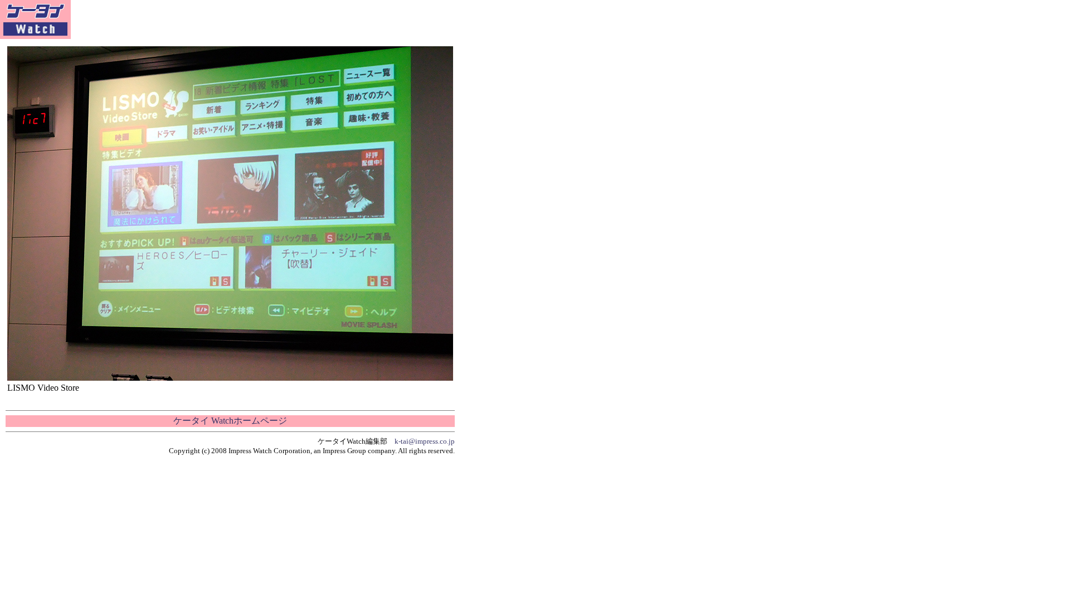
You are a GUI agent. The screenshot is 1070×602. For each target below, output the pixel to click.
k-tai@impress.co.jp (425, 441)
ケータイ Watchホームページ (230, 420)
